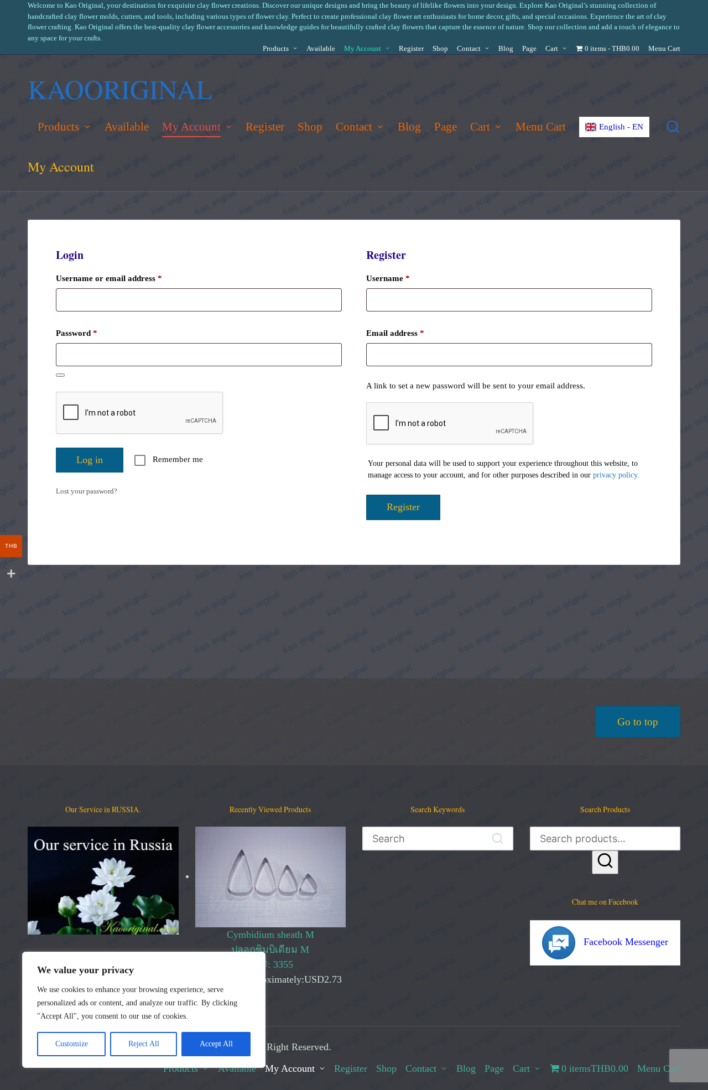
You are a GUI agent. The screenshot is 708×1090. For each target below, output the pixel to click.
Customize (71, 1044)
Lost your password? (86, 491)
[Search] (605, 862)
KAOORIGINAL (120, 88)
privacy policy (615, 475)
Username (403, 278)
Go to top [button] (637, 722)
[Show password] (60, 375)
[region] (144, 1010)
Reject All (143, 1044)
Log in (89, 459)
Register (403, 506)
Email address (410, 333)
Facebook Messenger (626, 941)
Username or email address (124, 278)
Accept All (216, 1044)
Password (92, 333)
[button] (498, 838)
